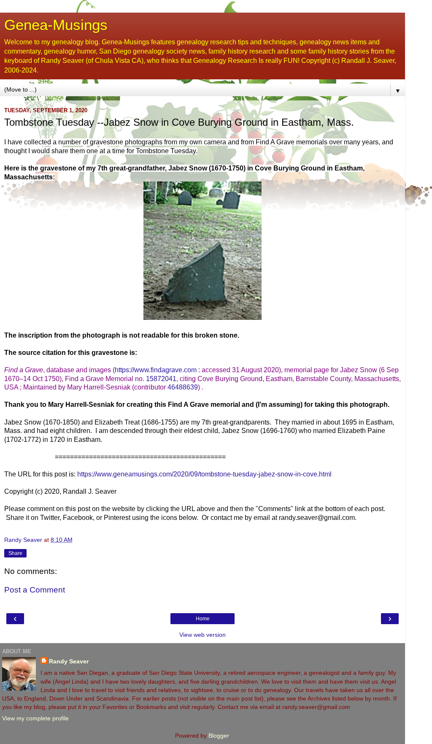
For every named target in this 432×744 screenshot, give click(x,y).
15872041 (161, 378)
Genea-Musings (56, 25)
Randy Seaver (69, 661)
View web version (202, 634)
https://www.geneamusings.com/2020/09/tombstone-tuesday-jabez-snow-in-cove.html (204, 474)
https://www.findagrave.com (156, 369)
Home (203, 619)
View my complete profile (35, 718)
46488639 (182, 387)
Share (15, 553)
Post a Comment (34, 589)
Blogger (218, 735)
